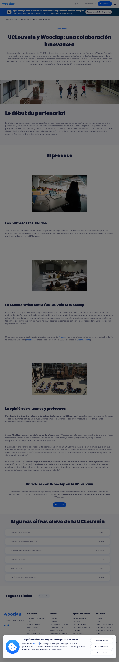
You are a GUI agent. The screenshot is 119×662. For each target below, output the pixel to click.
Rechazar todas (101, 647)
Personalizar (101, 653)
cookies (35, 643)
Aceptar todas (102, 640)
